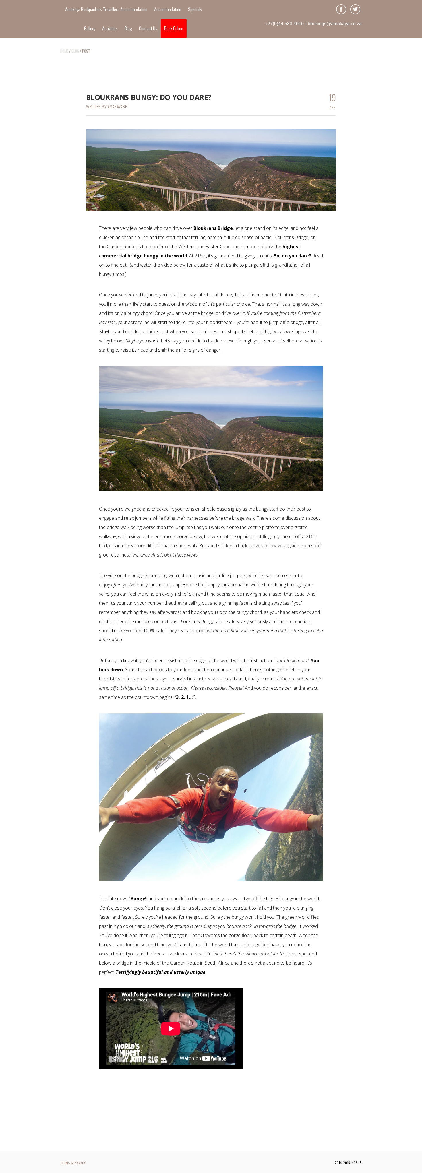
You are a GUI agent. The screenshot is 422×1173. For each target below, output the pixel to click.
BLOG (75, 51)
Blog (128, 28)
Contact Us (148, 28)
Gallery (89, 28)
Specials (195, 9)
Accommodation (167, 9)
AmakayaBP (117, 106)
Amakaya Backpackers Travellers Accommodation (106, 9)
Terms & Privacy (73, 1162)
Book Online (173, 28)
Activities (110, 28)
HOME (64, 51)
